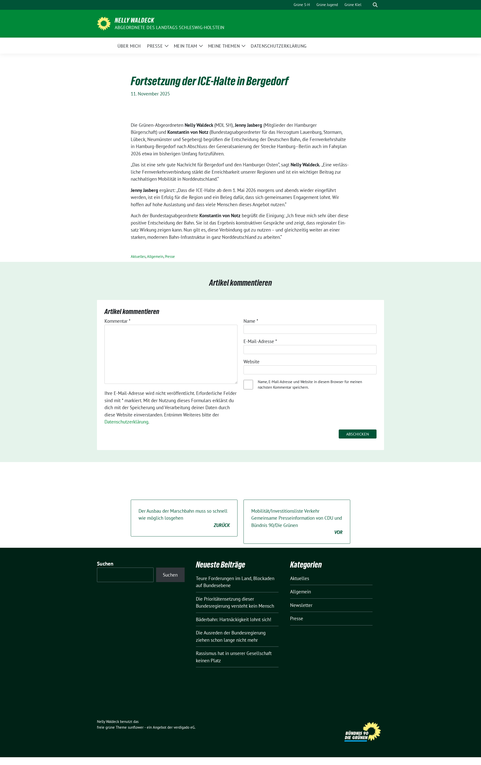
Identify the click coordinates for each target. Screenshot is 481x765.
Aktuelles (138, 256)
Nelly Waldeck (134, 20)
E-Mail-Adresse (260, 341)
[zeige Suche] (375, 5)
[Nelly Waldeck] (104, 23)
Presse (170, 256)
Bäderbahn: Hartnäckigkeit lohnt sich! (233, 619)
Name (251, 321)
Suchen (105, 563)
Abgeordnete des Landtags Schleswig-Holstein (169, 27)
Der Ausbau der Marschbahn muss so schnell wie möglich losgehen (184, 518)
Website (252, 362)
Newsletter (301, 605)
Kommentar (117, 321)
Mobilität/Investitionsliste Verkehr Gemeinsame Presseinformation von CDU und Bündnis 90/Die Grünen (296, 521)
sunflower (136, 727)
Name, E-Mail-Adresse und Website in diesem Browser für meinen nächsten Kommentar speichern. (310, 384)
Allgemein (155, 256)
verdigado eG (184, 727)
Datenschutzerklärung (126, 422)
